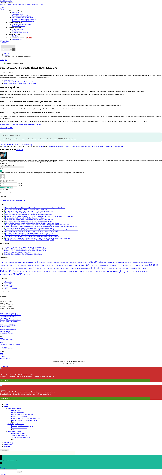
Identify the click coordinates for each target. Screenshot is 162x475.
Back (12, 422)
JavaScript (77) (82, 265)
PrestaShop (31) (135, 268)
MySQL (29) (32, 268)
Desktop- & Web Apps (19, 416)
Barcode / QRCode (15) (61, 262)
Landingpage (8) (104, 265)
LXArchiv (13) (139, 265)
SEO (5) (34, 271)
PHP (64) (95, 268)
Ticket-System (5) (62, 271)
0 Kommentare (118, 146)
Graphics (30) (39, 265)
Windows (84, 146)
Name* (20, 184)
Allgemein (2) (8, 282)
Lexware (67, 146)
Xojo (112, 146)
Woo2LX (90, 146)
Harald (5, 146)
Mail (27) (3, 268)
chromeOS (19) (82, 262)
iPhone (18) (70, 265)
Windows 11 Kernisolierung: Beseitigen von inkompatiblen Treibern (24, 247)
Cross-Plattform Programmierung (22, 414)
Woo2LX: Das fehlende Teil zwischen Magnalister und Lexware (21, 82)
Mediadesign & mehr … (16, 424)
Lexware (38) (115, 265)
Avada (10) (42, 262)
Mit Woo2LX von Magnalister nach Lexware (17, 252)
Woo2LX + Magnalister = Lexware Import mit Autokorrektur (20, 83)
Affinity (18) (3, 262)
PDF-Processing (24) (83, 268)
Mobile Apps (15, 410)
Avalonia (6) (50, 262)
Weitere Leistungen (14, 431)
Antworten (4, 468)
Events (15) (7, 283)
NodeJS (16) (64, 268)
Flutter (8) (23, 265)
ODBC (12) (73, 268)
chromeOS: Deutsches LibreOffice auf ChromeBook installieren (23, 254)
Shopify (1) (39, 271)
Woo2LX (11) (130, 271)
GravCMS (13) (49, 265)
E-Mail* (20, 185)
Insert (19, 472)
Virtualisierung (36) (75, 271)
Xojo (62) (17, 274)
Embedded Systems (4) (147, 262)
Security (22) (26, 271)
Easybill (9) (128, 262)
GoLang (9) (30, 265)
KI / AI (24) (95, 265)
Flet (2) (17, 265)
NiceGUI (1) (56, 268)
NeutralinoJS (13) (47, 268)
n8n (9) (39, 268)
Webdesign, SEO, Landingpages (22, 426)
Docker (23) (120, 262)
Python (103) (8, 271)
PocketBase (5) (113, 268)
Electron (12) (136, 262)
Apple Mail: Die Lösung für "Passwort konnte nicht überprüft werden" (25, 249)
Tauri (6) (54, 271)
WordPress (107, 146)
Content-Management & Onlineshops (24, 420)
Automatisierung (52, 146)
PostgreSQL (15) (123, 268)
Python (78, 146)
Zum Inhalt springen (6, 1)
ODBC (73, 146)
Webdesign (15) (100, 271)
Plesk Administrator (18, 433)
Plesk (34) (104, 268)
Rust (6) (19, 271)
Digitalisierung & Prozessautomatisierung (25, 418)
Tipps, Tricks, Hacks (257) (12, 288)
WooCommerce (98, 146)
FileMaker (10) (4, 265)
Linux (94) (128, 264)
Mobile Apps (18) (21, 268)
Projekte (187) (8, 287)
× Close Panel (4, 450)
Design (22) (111, 262)
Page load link (4, 366)
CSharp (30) (102, 262)
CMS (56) (92, 262)
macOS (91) (151, 264)
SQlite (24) (47, 271)
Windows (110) (116, 271)
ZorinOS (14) (27, 274)
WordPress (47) (6, 274)
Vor (6, 60)
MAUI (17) (11, 268)
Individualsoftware (17, 412)
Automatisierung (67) (28, 262)
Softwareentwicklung (15, 408)
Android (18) (13, 262)
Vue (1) (85, 271)
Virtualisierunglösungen (19, 435)
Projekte (41, 146)
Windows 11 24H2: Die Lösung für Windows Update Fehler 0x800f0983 (25, 250)
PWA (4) (144, 268)
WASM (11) (91, 271)
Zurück (2, 60)
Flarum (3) (12, 265)
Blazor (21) (73, 262)
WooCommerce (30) (142, 271)
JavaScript (61, 146)
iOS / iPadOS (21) (60, 265)
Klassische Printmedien (19, 428)
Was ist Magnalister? (9, 80)
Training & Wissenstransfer (20, 437)
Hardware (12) (8, 285)
